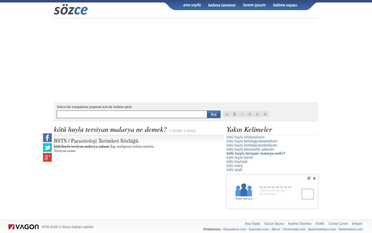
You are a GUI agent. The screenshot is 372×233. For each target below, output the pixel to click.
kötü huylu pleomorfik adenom (250, 149)
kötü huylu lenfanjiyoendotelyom (252, 145)
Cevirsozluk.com (294, 229)
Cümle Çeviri (338, 224)
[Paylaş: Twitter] (47, 147)
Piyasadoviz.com (234, 229)
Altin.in (276, 229)
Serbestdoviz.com (351, 229)
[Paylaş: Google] (47, 157)
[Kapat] (314, 178)
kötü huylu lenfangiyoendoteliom (252, 141)
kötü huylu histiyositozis (246, 137)
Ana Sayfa (252, 224)
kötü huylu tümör (240, 157)
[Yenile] (309, 178)
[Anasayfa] (192, 5)
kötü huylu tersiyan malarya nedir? (256, 153)
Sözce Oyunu (274, 224)
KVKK (320, 224)
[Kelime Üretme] (222, 5)
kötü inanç (235, 166)
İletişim (357, 224)
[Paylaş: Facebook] (47, 137)
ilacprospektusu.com (322, 229)
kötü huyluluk (237, 162)
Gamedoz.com (259, 229)
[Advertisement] (186, 60)
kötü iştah (234, 170)
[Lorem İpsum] (254, 5)
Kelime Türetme (300, 224)
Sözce (66, 227)
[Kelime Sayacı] (285, 5)
